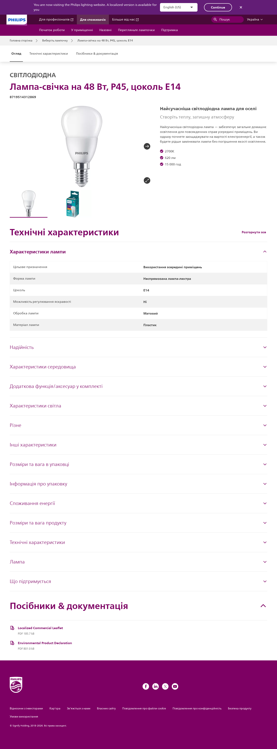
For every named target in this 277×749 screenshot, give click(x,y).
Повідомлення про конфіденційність (197, 708)
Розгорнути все (254, 232)
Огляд (16, 53)
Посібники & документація (97, 53)
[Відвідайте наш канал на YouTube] (175, 686)
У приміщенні (82, 30)
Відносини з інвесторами (26, 708)
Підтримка (169, 30)
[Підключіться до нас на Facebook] (146, 686)
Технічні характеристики (48, 53)
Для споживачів (93, 19)
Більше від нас (124, 19)
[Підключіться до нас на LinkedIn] (155, 686)
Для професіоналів (54, 19)
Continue (218, 7)
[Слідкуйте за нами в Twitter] (165, 686)
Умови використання (24, 716)
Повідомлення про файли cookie (144, 708)
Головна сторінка (21, 40)
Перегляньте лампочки (136, 30)
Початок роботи (52, 30)
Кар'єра (54, 708)
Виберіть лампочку (55, 40)
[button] (16, 146)
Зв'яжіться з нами (78, 708)
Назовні (105, 30)
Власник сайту (106, 708)
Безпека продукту (239, 708)
